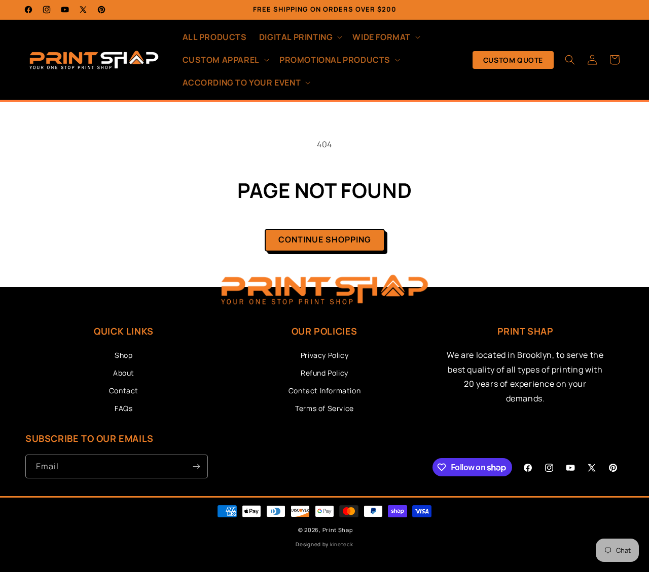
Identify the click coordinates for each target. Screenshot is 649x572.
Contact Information (324, 390)
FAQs (123, 408)
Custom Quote (513, 60)
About (123, 373)
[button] (300, 37)
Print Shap (337, 530)
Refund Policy (324, 373)
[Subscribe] (196, 466)
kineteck (341, 544)
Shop (123, 355)
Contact (123, 390)
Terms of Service (324, 408)
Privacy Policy (324, 355)
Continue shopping (324, 239)
